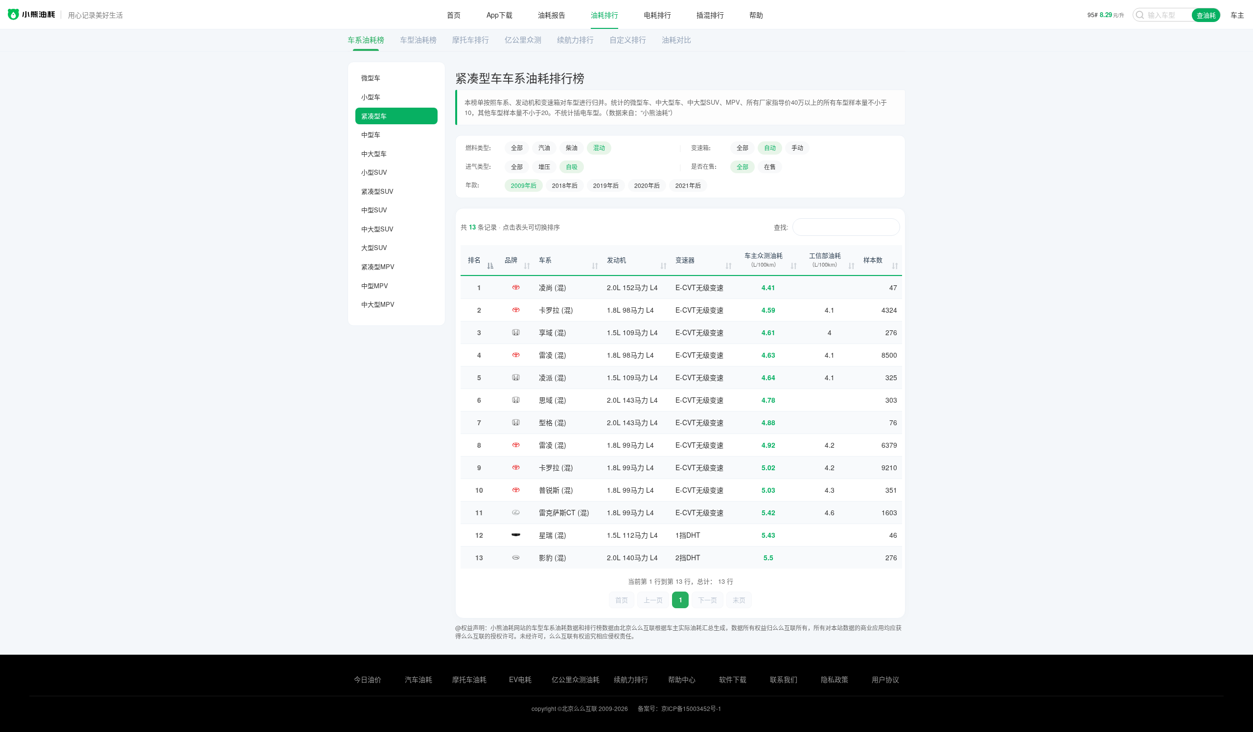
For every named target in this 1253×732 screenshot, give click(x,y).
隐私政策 (834, 679)
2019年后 (606, 185)
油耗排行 (604, 14)
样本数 (872, 259)
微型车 (370, 77)
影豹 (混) (552, 557)
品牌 (511, 259)
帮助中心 (682, 679)
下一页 (707, 599)
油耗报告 (551, 14)
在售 (770, 166)
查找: (781, 226)
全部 (517, 147)
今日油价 (367, 679)
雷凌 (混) (552, 355)
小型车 (370, 96)
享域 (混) (552, 332)
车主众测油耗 (763, 260)
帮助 (756, 14)
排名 (474, 259)
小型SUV (374, 172)
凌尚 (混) (552, 287)
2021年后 (688, 185)
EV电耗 (520, 679)
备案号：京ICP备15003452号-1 (679, 708)
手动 (797, 147)
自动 (770, 147)
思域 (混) (552, 400)
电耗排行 (657, 14)
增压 (544, 166)
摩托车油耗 (469, 679)
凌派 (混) (552, 377)
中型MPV (374, 285)
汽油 (544, 147)
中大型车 (374, 153)
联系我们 (783, 679)
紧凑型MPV (377, 266)
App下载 (499, 14)
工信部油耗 (825, 260)
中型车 (370, 134)
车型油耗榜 (418, 39)
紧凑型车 (374, 115)
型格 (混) (552, 422)
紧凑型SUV (377, 191)
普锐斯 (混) (556, 490)
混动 (599, 147)
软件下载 (732, 679)
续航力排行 (575, 39)
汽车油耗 (418, 679)
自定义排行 (627, 39)
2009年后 (523, 185)
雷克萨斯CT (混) (564, 512)
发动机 (616, 259)
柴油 (572, 147)
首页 (454, 14)
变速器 (685, 259)
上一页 (653, 599)
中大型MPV (377, 304)
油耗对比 (676, 39)
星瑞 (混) (552, 535)
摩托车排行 (470, 39)
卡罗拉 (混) (556, 310)
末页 (739, 599)
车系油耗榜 (366, 39)
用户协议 (885, 679)
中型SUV (374, 209)
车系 (545, 259)
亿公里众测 (523, 39)
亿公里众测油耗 (576, 679)
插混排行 (710, 14)
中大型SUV (377, 228)
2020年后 (647, 185)
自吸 (572, 166)
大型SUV (374, 247)
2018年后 (565, 185)
